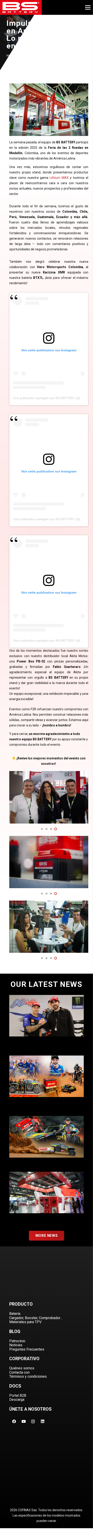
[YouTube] (23, 1421)
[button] (42, 829)
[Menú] (88, 7)
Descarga (16, 1399)
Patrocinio (17, 1341)
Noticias (15, 1345)
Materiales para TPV (25, 1322)
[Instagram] (33, 1421)
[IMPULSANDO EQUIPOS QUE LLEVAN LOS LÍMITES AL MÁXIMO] (46, 1141)
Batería (14, 1313)
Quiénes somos (21, 1368)
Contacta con (19, 1372)
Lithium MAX (59, 177)
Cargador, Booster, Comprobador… (35, 1318)
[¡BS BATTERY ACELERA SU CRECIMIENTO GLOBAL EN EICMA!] (46, 1197)
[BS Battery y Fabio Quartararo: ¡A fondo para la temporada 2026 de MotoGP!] (46, 1023)
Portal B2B (17, 1395)
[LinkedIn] (42, 1421)
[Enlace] (21, 7)
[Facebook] (14, 1421)
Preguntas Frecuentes (26, 1349)
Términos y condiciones (28, 1376)
